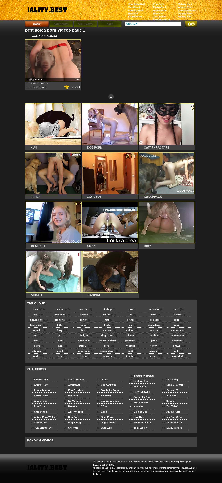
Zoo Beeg (170, 379)
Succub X (170, 390)
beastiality (39, 319)
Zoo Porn (158, 4)
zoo (38, 340)
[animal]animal (109, 340)
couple (156, 351)
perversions (179, 335)
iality (47, 11)
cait (62, 340)
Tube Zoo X (138, 427)
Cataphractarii (161, 19)
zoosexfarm (109, 351)
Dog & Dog (72, 422)
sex (38, 314)
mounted (179, 356)
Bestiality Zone (108, 390)
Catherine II (160, 7)
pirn (109, 345)
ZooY (102, 411)
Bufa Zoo (104, 427)
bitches (39, 351)
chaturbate (179, 330)
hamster (109, 356)
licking (109, 314)
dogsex (156, 319)
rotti (109, 319)
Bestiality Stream (141, 375)
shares (132, 335)
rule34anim (85, 351)
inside (132, 356)
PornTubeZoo (139, 391)
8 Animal (104, 395)
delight (86, 335)
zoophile (156, 335)
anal (179, 309)
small (62, 351)
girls (179, 319)
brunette (62, 319)
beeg (86, 356)
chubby (109, 309)
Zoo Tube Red (136, 4)
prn (132, 309)
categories (61, 24)
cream (132, 319)
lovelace (109, 330)
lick (132, 325)
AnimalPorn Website (160, 12)
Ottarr (102, 379)
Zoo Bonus (159, 16)
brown (179, 345)
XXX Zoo (169, 395)
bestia (179, 314)
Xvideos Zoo (139, 381)
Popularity (85, 24)
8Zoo (102, 406)
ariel (85, 325)
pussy (86, 345)
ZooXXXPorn (106, 384)
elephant (179, 340)
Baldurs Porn (172, 427)
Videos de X (185, 4)
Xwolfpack (134, 7)
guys (39, 345)
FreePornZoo (136, 10)
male (156, 314)
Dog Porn (71, 417)
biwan (85, 319)
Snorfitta (71, 427)
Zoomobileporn (187, 10)
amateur (62, 309)
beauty (86, 314)
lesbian (132, 330)
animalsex (156, 325)
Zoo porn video (108, 401)
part (39, 356)
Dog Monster (106, 422)
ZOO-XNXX (137, 386)
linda (109, 325)
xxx (33, 87)
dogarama (109, 335)
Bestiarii (133, 13)
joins (156, 340)
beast (39, 309)
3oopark (169, 401)
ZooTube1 (170, 406)
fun (85, 330)
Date (110, 24)
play (179, 325)
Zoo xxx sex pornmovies (138, 404)
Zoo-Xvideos (73, 411)
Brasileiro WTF (173, 384)
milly (62, 356)
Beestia (70, 406)
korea (38, 87)
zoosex (156, 330)
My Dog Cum (172, 417)
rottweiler (155, 309)
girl (179, 351)
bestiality (39, 325)
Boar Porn (105, 417)
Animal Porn (185, 7)
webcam (62, 314)
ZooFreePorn (172, 422)
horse (156, 356)
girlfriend (132, 340)
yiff (62, 335)
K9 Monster (135, 16)
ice (132, 314)
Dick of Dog (138, 411)
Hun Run (136, 417)
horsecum (85, 340)
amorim (85, 309)
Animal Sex (184, 16)
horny (156, 345)
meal (62, 345)
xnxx (44, 87)
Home (37, 24)
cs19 (132, 351)
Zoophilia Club (140, 397)
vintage (132, 345)
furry (62, 330)
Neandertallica (140, 422)
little (62, 325)
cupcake (39, 330)
